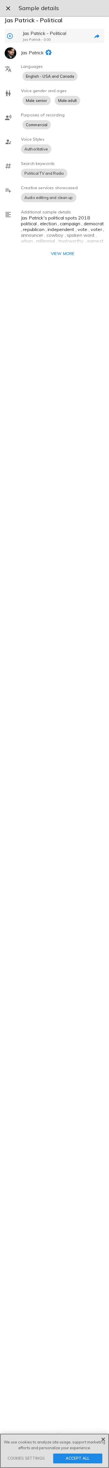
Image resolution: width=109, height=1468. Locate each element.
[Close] (103, 1439)
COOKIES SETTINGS (26, 1458)
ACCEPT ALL (78, 1458)
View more (62, 253)
